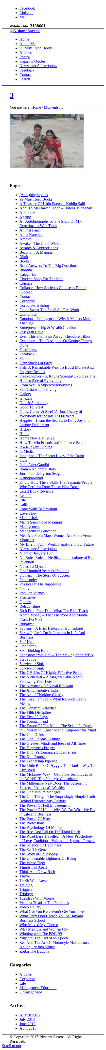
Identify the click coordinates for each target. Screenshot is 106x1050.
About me (27, 212)
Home (36, 107)
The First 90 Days (33, 717)
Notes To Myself (32, 566)
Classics (25, 283)
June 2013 (27, 1024)
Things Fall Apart (33, 867)
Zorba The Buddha (34, 951)
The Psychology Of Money (40, 827)
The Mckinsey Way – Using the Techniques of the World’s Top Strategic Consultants (55, 776)
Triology (26, 894)
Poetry (24, 588)
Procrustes (27, 597)
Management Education (37, 531)
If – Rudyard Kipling (35, 447)
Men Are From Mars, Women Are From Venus (55, 535)
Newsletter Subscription (38, 549)
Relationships (29, 606)
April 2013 (27, 1028)
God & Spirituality (33, 403)
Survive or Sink (31, 664)
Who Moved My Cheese (38, 925)
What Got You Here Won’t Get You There (52, 911)
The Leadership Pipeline (38, 761)
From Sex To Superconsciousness (45, 385)
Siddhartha (27, 646)
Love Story (28, 513)
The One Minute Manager (39, 792)
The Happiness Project (37, 748)
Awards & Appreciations (38, 248)
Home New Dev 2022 (36, 438)
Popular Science (32, 593)
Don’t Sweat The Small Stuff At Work (49, 310)
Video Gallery (30, 907)
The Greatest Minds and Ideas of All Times (52, 743)
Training (26, 885)
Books (24, 261)
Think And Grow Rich (37, 872)
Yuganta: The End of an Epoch (43, 938)
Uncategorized (30, 992)
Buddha (25, 270)
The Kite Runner (32, 757)
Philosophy (28, 580)
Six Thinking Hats (33, 650)
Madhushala (28, 518)
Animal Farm (29, 230)
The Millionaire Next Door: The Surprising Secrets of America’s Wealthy (53, 785)
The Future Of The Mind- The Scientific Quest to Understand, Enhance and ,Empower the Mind (57, 728)
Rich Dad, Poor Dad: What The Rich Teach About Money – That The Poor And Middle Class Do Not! (53, 615)
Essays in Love (31, 332)
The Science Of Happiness (40, 845)
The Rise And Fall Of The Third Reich (49, 832)
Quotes (25, 602)
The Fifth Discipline (35, 712)
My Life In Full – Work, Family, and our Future (56, 544)
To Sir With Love (33, 880)
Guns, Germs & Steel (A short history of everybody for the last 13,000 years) (50, 413)
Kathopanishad (31, 478)
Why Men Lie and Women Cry (43, 929)
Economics (28, 314)
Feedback (27, 354)
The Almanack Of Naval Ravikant (46, 686)
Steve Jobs (27, 659)
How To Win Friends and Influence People (52, 442)
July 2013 (27, 1019)
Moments (51, 107)
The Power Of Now (35, 819)
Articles (25, 239)
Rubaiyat (26, 624)
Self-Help (27, 642)
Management (29, 527)
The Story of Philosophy (38, 854)
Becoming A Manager (36, 252)
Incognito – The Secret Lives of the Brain (51, 456)
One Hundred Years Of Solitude (44, 571)
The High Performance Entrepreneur (47, 752)
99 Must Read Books (36, 199)
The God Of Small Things (39, 739)
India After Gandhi (34, 465)
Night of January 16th (36, 553)
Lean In (25, 496)
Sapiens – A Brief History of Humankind (51, 628)
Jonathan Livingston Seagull (41, 473)
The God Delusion (34, 734)
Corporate (27, 301)
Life (22, 500)
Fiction (24, 358)
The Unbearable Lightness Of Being (47, 858)
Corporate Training (34, 305)
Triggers (25, 889)
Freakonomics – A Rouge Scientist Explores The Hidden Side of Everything (57, 378)
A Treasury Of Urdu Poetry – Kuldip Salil (52, 204)
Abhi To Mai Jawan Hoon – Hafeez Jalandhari (55, 208)
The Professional (32, 823)
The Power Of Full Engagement (44, 805)
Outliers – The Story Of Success (44, 575)
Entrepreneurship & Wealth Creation (47, 327)
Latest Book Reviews (36, 491)
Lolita (24, 504)
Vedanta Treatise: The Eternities (44, 903)
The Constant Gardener (37, 708)
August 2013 (29, 1015)
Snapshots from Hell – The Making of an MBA (56, 655)
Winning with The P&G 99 (40, 934)
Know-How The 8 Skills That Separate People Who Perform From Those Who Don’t (55, 484)
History (25, 429)
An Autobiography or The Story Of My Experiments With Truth (50, 223)
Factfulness (28, 350)
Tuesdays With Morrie (36, 898)
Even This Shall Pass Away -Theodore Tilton (54, 336)
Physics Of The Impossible (40, 584)
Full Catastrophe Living (37, 389)
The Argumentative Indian (39, 690)
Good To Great (31, 407)
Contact (25, 296)
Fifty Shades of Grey (35, 363)
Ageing (25, 217)
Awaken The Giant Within (40, 243)
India (23, 460)
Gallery (25, 394)
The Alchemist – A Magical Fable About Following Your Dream (50, 679)
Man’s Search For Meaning (40, 522)
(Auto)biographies (33, 195)
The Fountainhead (33, 721)
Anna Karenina (31, 235)
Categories (27, 274)
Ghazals (25, 398)
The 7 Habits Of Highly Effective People (51, 673)
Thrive (24, 876)
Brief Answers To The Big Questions (48, 265)
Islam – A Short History (37, 469)
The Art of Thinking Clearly (41, 695)
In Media (26, 451)
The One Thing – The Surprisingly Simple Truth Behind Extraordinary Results (57, 798)
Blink (23, 257)
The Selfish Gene (33, 849)
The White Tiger (32, 863)
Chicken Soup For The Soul (41, 279)
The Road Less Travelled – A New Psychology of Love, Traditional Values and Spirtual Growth (57, 838)
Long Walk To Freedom (38, 509)
